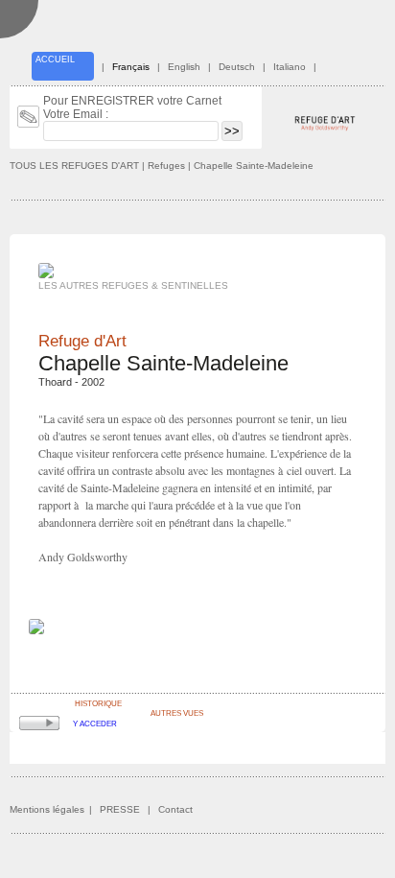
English (184, 66)
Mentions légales (47, 809)
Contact (175, 809)
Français (131, 66)
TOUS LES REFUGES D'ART (74, 165)
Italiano (289, 66)
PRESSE (120, 809)
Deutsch (237, 66)
